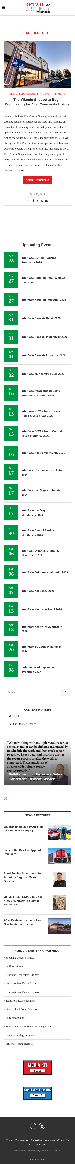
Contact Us (63, 1140)
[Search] (71, 8)
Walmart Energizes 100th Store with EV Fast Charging (24, 828)
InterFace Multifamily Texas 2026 (43, 373)
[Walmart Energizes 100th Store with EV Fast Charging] (59, 832)
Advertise (49, 1140)
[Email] (42, 1126)
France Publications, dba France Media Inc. (41, 1150)
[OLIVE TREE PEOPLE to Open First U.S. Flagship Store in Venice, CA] (59, 902)
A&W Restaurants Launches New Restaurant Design (22, 922)
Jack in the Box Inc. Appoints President (23, 851)
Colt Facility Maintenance (22, 723)
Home (9, 1140)
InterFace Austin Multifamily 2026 (43, 452)
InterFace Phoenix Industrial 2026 (44, 355)
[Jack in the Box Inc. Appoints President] (59, 856)
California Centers (15, 966)
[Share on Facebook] (33, 201)
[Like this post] (28, 201)
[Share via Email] (46, 201)
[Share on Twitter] (37, 201)
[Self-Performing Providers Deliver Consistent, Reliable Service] (37, 762)
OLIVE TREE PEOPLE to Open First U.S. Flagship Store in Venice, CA (23, 900)
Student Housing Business (20, 1035)
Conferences (21, 1140)
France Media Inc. (38, 1144)
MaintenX (13, 716)
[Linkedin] (33, 1126)
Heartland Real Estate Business (22, 974)
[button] (7, 762)
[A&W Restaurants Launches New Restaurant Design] (59, 926)
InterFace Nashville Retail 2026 (42, 609)
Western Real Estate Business (21, 1009)
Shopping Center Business (20, 957)
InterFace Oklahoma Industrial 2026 (45, 572)
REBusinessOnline (16, 1017)
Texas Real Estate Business (20, 1000)
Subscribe (36, 1140)
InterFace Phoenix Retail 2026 (41, 318)
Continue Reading (37, 180)
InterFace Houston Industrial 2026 (44, 299)
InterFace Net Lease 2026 (38, 590)
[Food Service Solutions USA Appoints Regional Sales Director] (59, 879)
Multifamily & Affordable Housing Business (30, 1026)
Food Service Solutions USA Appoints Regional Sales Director (22, 877)
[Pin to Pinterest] (42, 201)
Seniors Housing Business (19, 1043)
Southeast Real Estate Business (22, 992)
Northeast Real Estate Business (22, 983)
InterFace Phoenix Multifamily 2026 (45, 336)
